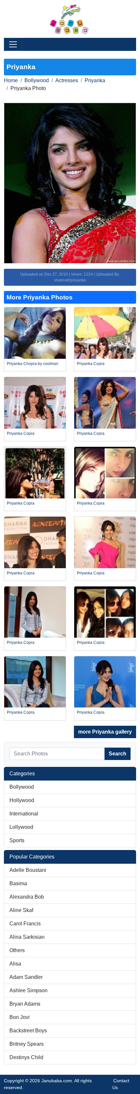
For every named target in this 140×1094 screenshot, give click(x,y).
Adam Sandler (26, 977)
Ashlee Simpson (28, 990)
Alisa (15, 963)
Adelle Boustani (27, 870)
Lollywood (21, 827)
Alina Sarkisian (27, 937)
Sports (16, 840)
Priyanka (95, 80)
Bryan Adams (24, 1004)
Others (17, 950)
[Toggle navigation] (13, 44)
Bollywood (36, 80)
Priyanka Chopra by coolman (32, 363)
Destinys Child (26, 1057)
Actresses (66, 80)
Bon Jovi (19, 1017)
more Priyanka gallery (105, 732)
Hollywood (21, 800)
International (23, 813)
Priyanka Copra (91, 363)
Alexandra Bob (26, 897)
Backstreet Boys (28, 1030)
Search (117, 753)
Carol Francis (25, 923)
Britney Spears (26, 1044)
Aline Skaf (21, 910)
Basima (18, 883)
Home (11, 80)
